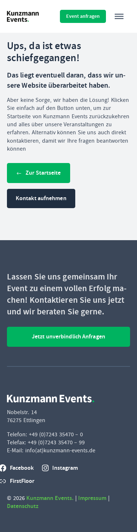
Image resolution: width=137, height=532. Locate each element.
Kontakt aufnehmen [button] (41, 198)
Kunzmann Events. (49, 498)
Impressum (92, 498)
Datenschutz (22, 506)
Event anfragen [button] (83, 16)
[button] (119, 16)
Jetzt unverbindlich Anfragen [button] (68, 336)
